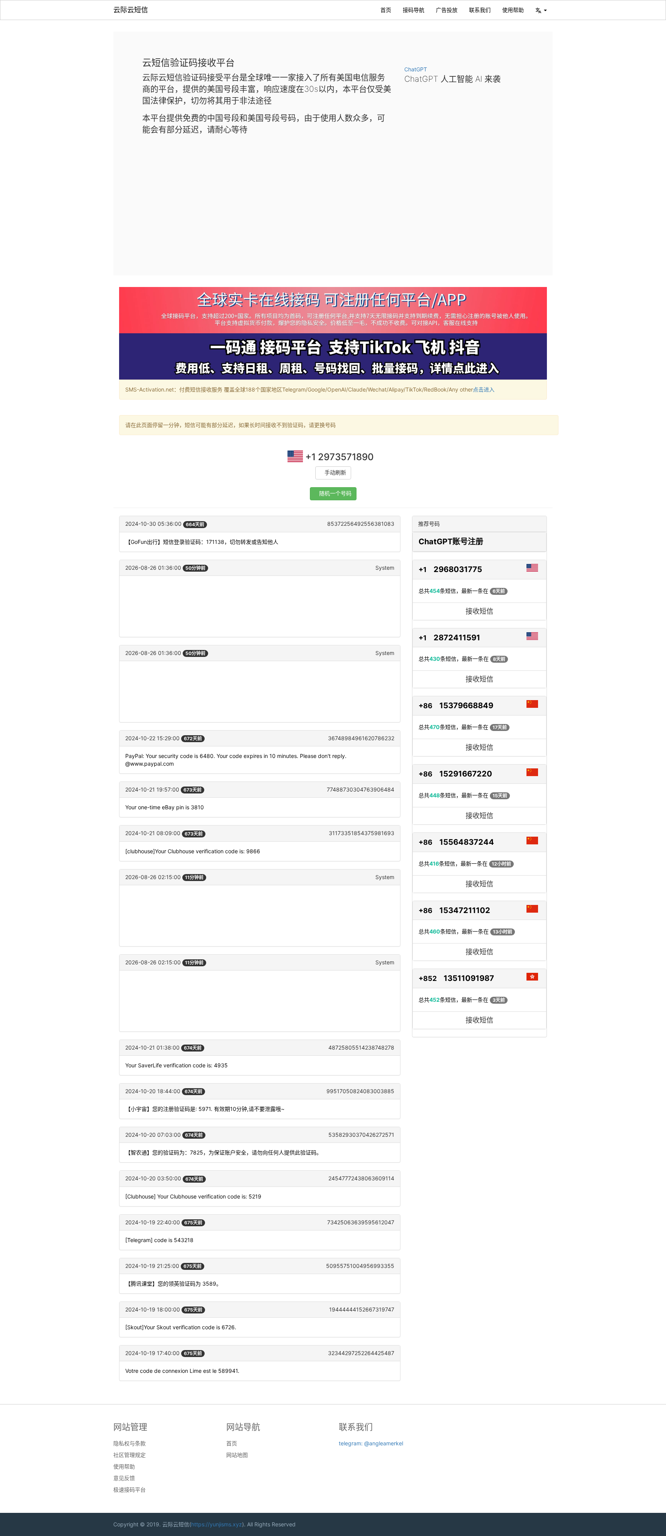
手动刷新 (335, 473)
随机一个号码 (335, 493)
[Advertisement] (333, 199)
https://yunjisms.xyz (216, 1524)
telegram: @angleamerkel (371, 1443)
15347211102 (464, 910)
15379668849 (466, 705)
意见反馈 (124, 1478)
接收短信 (479, 611)
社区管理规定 (129, 1455)
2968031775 (458, 569)
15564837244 (466, 842)
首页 (385, 10)
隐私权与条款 (129, 1443)
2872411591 (457, 637)
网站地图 (237, 1455)
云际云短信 (130, 10)
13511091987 (469, 978)
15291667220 (465, 773)
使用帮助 (513, 10)
